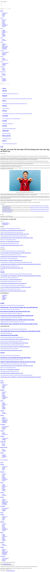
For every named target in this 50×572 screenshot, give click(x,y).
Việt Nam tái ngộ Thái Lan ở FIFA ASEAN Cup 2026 (11, 350)
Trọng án (3, 23)
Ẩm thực (3, 68)
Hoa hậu (3, 32)
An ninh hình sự (4, 295)
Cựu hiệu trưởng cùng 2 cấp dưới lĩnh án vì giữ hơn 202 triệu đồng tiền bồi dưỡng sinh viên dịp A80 (20, 264)
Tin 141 (3, 26)
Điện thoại (4, 54)
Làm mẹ (6, 123)
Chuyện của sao (4, 31)
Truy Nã (3, 21)
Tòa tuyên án (4, 19)
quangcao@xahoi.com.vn (10, 570)
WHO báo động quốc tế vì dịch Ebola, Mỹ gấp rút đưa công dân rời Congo (19, 323)
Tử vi (3, 73)
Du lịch (3, 69)
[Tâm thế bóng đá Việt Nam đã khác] (6, 333)
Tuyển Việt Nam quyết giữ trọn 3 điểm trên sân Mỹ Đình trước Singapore (15, 346)
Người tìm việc (4, 44)
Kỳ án (3, 22)
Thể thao (1, 37)
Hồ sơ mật (4, 24)
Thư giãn (9, 133)
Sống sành (4, 74)
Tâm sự (3, 58)
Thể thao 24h (4, 40)
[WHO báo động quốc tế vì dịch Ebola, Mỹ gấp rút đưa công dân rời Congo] (12, 321)
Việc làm (4, 110)
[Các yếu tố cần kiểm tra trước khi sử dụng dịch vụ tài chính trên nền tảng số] (12, 285)
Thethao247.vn (4, 297)
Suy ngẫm (3, 75)
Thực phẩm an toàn (5, 63)
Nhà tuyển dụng (4, 47)
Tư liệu (3, 15)
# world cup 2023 (5, 224)
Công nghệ (4, 298)
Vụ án (3, 16)
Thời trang (4, 35)
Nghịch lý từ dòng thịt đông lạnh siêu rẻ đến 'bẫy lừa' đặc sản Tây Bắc (14, 234)
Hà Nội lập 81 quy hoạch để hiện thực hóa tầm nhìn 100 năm (12, 230)
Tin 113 (3, 20)
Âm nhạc (3, 34)
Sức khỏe (1, 61)
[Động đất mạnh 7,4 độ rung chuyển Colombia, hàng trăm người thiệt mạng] (12, 305)
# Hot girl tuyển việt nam (6, 223)
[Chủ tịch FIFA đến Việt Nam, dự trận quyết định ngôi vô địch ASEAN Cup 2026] (13, 235)
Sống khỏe (13, 128)
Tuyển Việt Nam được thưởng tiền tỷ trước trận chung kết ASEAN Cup (14, 339)
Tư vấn (3, 43)
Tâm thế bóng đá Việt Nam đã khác (9, 335)
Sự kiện (2, 303)
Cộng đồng (4, 79)
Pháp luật (4, 95)
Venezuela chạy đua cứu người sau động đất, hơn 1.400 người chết (16, 315)
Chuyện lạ (4, 13)
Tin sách (15, 143)
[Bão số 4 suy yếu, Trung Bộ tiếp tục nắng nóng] (8, 239)
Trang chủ (2, 459)
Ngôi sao (3, 103)
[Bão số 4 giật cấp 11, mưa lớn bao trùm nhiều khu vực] (9, 258)
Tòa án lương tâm (23, 98)
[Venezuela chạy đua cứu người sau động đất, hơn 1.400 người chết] (11, 313)
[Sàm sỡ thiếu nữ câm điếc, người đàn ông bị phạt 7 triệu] (9, 243)
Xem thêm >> (2, 247)
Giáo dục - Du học (5, 46)
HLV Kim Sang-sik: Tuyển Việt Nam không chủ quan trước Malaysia (14, 342)
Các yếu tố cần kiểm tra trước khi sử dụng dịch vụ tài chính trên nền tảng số (15, 252)
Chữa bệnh (4, 64)
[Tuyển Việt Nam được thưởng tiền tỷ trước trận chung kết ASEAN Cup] (11, 337)
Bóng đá (3, 39)
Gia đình (1, 56)
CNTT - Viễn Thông (5, 52)
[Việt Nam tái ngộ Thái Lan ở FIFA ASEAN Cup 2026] (9, 348)
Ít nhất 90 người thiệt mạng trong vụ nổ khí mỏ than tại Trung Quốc (17, 319)
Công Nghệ (2, 50)
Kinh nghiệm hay (10, 123)
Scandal (6, 103)
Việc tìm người (29, 113)
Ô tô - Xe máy (4, 53)
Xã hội (3, 296)
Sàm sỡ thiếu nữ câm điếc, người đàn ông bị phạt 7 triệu (11, 245)
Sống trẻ (1, 76)
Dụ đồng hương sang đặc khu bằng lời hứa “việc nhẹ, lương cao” (13, 256)
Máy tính (15, 118)
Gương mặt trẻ (4, 80)
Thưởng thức (2, 66)
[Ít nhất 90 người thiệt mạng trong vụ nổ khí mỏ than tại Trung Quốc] (11, 317)
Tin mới (2, 271)
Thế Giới (1, 11)
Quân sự (3, 14)
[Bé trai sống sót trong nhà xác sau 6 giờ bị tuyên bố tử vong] (10, 309)
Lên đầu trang (6, 459)
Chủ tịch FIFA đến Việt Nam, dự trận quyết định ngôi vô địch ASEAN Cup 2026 (16, 237)
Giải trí (1, 28)
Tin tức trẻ (4, 78)
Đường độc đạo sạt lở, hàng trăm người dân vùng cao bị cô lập (13, 290)
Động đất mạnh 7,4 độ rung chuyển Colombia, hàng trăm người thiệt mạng (19, 307)
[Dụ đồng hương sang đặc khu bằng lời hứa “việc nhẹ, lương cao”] (10, 254)
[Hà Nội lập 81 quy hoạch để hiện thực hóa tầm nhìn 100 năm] (10, 228)
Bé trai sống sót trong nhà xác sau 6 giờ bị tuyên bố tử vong (15, 311)
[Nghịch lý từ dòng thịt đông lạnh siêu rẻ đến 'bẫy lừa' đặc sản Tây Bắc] (11, 232)
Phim (3, 33)
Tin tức (1, 10)
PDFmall (3, 299)
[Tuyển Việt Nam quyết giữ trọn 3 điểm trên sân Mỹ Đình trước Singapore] (12, 344)
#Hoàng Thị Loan (5, 222)
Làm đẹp (3, 36)
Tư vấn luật (4, 25)
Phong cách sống (3, 71)
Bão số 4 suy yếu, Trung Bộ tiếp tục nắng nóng (9, 241)
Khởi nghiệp (25, 113)
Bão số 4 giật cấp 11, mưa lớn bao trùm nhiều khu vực (11, 260)
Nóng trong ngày (5, 93)
